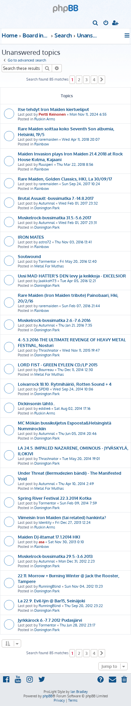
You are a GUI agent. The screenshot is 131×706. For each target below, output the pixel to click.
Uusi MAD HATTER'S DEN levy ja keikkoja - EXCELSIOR (72, 275)
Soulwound (29, 256)
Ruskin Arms (44, 119)
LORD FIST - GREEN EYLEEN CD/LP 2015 (57, 364)
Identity (45, 522)
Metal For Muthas (49, 266)
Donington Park (47, 208)
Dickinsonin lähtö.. (36, 403)
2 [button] (79, 79)
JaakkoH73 (47, 280)
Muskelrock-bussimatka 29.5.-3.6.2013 (55, 556)
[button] (101, 80)
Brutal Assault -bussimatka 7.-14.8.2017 (56, 198)
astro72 (45, 242)
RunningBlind (50, 586)
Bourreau (46, 369)
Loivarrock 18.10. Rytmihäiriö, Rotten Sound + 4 (65, 384)
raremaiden (48, 139)
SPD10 (44, 389)
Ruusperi (46, 164)
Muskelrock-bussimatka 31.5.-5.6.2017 (54, 217)
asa (41, 542)
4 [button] (94, 79)
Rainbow (41, 144)
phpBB (47, 696)
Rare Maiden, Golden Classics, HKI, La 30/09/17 (65, 179)
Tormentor (47, 261)
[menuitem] (95, 23)
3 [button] (86, 79)
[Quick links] (127, 35)
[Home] (65, 6)
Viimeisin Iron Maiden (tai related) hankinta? (62, 517)
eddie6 (44, 408)
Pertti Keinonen (52, 114)
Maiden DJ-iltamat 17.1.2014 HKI (49, 537)
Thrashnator (48, 350)
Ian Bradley (79, 692)
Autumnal (47, 203)
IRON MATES (31, 237)
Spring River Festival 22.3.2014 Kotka (54, 498)
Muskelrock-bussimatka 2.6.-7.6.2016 (54, 320)
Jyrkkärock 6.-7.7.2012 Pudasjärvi (50, 620)
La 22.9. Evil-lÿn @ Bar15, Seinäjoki (51, 600)
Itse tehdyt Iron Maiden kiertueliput (53, 109)
